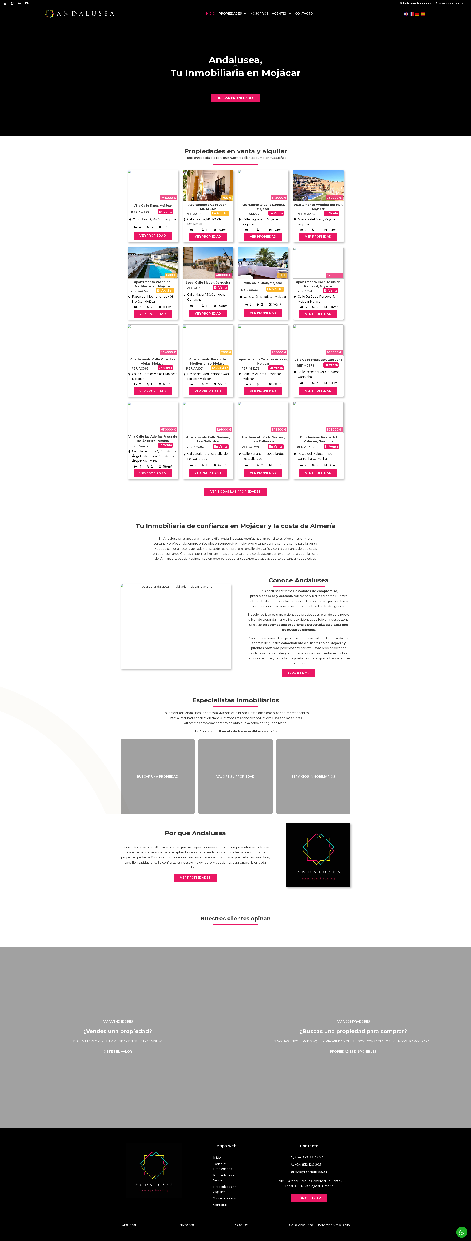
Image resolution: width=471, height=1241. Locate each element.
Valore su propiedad (235, 776)
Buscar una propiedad (157, 776)
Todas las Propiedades (222, 1166)
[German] (417, 13)
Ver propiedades (195, 877)
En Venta (165, 211)
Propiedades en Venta (224, 1178)
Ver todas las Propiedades (235, 491)
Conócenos (299, 673)
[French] (412, 13)
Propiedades (230, 13)
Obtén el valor (118, 1051)
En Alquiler (220, 213)
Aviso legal (128, 1225)
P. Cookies (240, 1225)
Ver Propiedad (152, 235)
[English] (406, 13)
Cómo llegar (309, 1198)
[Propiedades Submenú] (245, 13)
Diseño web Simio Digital (333, 1225)
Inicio (210, 13)
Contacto (304, 13)
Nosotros (259, 13)
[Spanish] (423, 13)
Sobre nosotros (224, 1198)
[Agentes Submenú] (289, 13)
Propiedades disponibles (353, 1051)
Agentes (279, 13)
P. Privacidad (184, 1225)
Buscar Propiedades (235, 98)
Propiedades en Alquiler (224, 1189)
